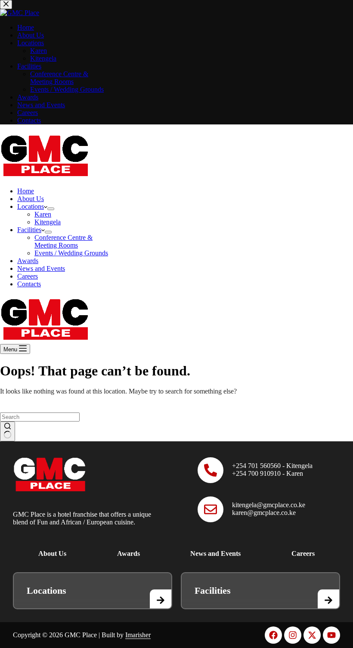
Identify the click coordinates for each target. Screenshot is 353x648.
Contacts (29, 284)
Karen (42, 214)
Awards (27, 260)
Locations (30, 206)
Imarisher (138, 635)
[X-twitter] (312, 635)
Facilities (29, 229)
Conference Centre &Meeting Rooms (63, 241)
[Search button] (7, 431)
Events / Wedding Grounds (71, 253)
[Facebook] (273, 635)
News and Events (41, 268)
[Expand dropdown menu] (50, 209)
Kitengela (47, 222)
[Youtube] (331, 635)
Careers (27, 276)
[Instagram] (292, 635)
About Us (30, 198)
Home (25, 191)
